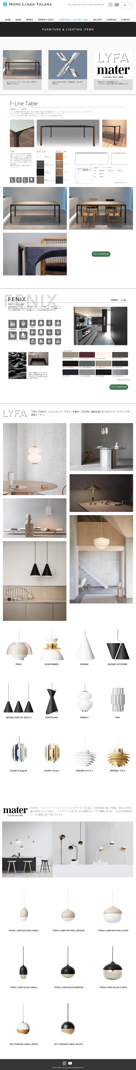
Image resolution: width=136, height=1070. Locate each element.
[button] (98, 20)
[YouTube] (116, 4)
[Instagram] (110, 4)
